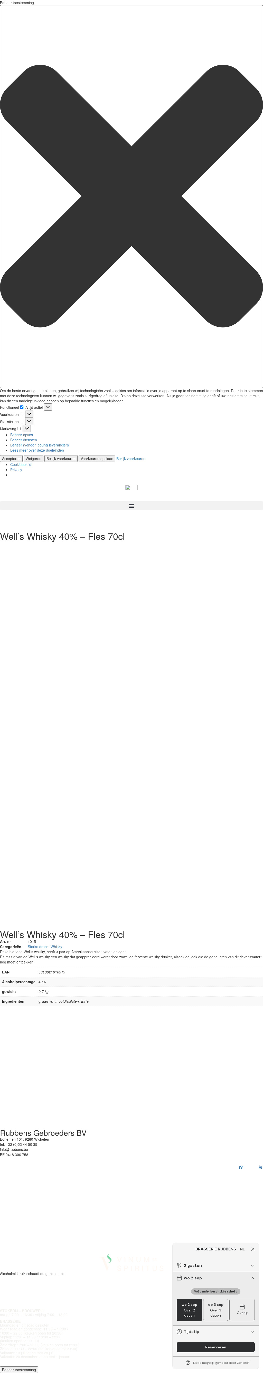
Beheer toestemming (19, 1369)
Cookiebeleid (20, 464)
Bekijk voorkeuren (61, 458)
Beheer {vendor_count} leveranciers (39, 444)
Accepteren (11, 458)
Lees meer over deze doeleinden (37, 450)
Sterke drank (38, 946)
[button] (131, 196)
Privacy (16, 469)
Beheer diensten (23, 439)
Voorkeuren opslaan (97, 458)
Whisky (56, 946)
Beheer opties (21, 434)
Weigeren (33, 458)
